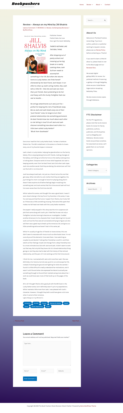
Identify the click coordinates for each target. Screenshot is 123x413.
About (98, 5)
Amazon (27, 303)
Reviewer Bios (91, 68)
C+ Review (47, 28)
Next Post (76, 321)
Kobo (48, 306)
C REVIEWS (40, 28)
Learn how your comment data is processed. (54, 388)
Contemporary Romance (60, 28)
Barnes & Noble (55, 303)
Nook (66, 303)
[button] (92, 5)
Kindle (36, 303)
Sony (26, 306)
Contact (107, 5)
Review (89, 5)
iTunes (44, 303)
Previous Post (18, 321)
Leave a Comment (29, 28)
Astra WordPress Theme (88, 406)
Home (82, 5)
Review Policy (100, 50)
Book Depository (37, 306)
